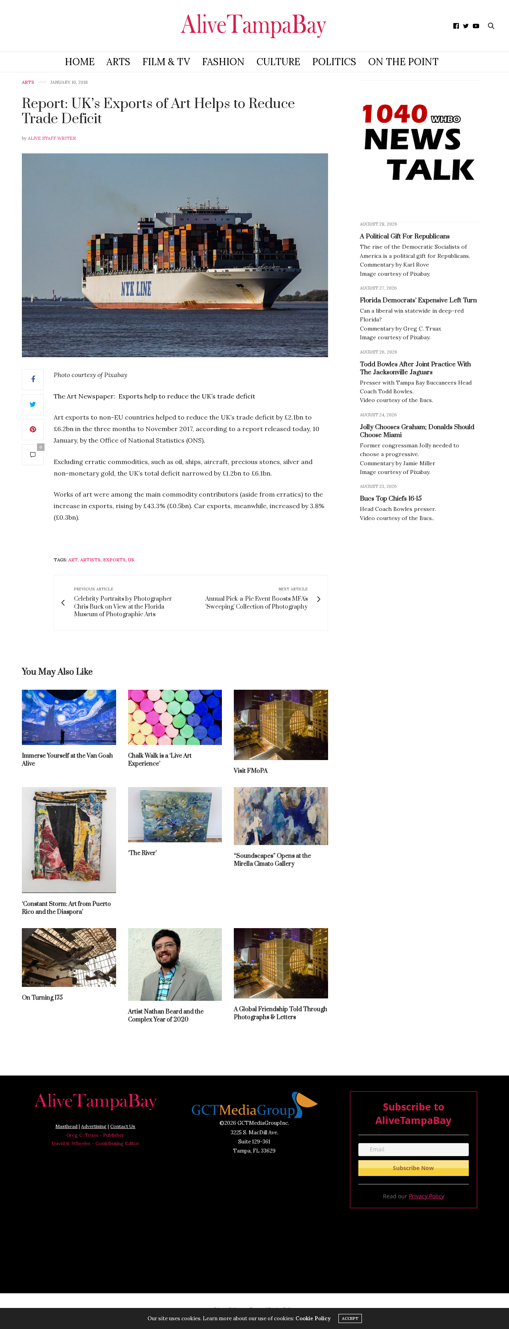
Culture (278, 62)
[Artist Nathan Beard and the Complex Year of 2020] (175, 964)
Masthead (66, 1126)
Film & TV (166, 62)
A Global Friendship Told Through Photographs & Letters (280, 1013)
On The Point (403, 62)
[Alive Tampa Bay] (255, 26)
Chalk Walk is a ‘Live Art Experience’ (160, 760)
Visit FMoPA (251, 771)
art (73, 560)
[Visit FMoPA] (281, 725)
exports (114, 560)
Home (80, 62)
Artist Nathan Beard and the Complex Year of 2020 (166, 1015)
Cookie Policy (312, 1318)
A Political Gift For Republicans (405, 236)
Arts (118, 62)
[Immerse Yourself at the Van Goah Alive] (69, 717)
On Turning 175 (42, 998)
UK (131, 560)
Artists (90, 560)
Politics (334, 62)
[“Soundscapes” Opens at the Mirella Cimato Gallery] (281, 816)
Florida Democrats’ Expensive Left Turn (418, 300)
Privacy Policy (426, 1196)
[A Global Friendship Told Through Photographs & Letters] (281, 963)
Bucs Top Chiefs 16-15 (391, 499)
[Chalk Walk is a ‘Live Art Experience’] (175, 717)
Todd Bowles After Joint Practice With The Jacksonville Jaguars (415, 368)
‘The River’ (142, 853)
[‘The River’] (175, 814)
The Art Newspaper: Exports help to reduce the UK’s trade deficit (154, 396)
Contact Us (122, 1126)
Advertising (94, 1126)
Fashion (223, 62)
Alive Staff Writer (52, 138)
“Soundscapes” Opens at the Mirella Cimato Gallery (272, 860)
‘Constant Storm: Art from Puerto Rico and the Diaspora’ (66, 908)
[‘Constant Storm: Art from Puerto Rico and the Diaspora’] (69, 840)
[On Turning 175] (69, 957)
